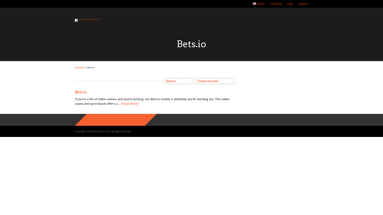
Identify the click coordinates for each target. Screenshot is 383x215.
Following (275, 4)
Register (303, 4)
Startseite (80, 67)
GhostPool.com (102, 131)
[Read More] (129, 104)
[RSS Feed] (246, 4)
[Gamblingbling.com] (87, 19)
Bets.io (81, 92)
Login (290, 4)
